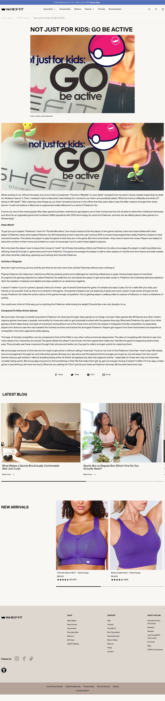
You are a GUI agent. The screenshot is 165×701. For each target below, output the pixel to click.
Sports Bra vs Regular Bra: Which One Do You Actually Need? (111, 467)
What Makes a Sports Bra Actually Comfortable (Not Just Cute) (30, 467)
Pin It (93, 374)
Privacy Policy (88, 687)
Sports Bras (71, 628)
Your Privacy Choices (54, 687)
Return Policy (112, 640)
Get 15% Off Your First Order (153, 622)
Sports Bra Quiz (113, 636)
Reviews (150, 631)
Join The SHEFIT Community (153, 637)
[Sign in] (156, 9)
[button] (163, 9)
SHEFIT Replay (73, 644)
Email (108, 374)
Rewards (150, 627)
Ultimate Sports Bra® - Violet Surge (73, 573)
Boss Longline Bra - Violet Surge (125, 573)
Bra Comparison (113, 632)
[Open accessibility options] (4, 670)
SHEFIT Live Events (155, 649)
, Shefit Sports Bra (47, 116)
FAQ (109, 620)
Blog (149, 645)
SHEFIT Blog (23, 18)
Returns (110, 644)
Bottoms (70, 636)
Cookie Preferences (73, 687)
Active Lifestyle (35, 116)
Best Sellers (71, 620)
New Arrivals (72, 624)
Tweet (77, 374)
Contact (110, 624)
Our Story (151, 642)
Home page (6, 18)
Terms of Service (103, 687)
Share (60, 374)
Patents (116, 687)
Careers (110, 651)
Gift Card (70, 640)
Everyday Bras (72, 632)
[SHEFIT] (12, 9)
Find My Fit (111, 628)
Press (109, 647)
